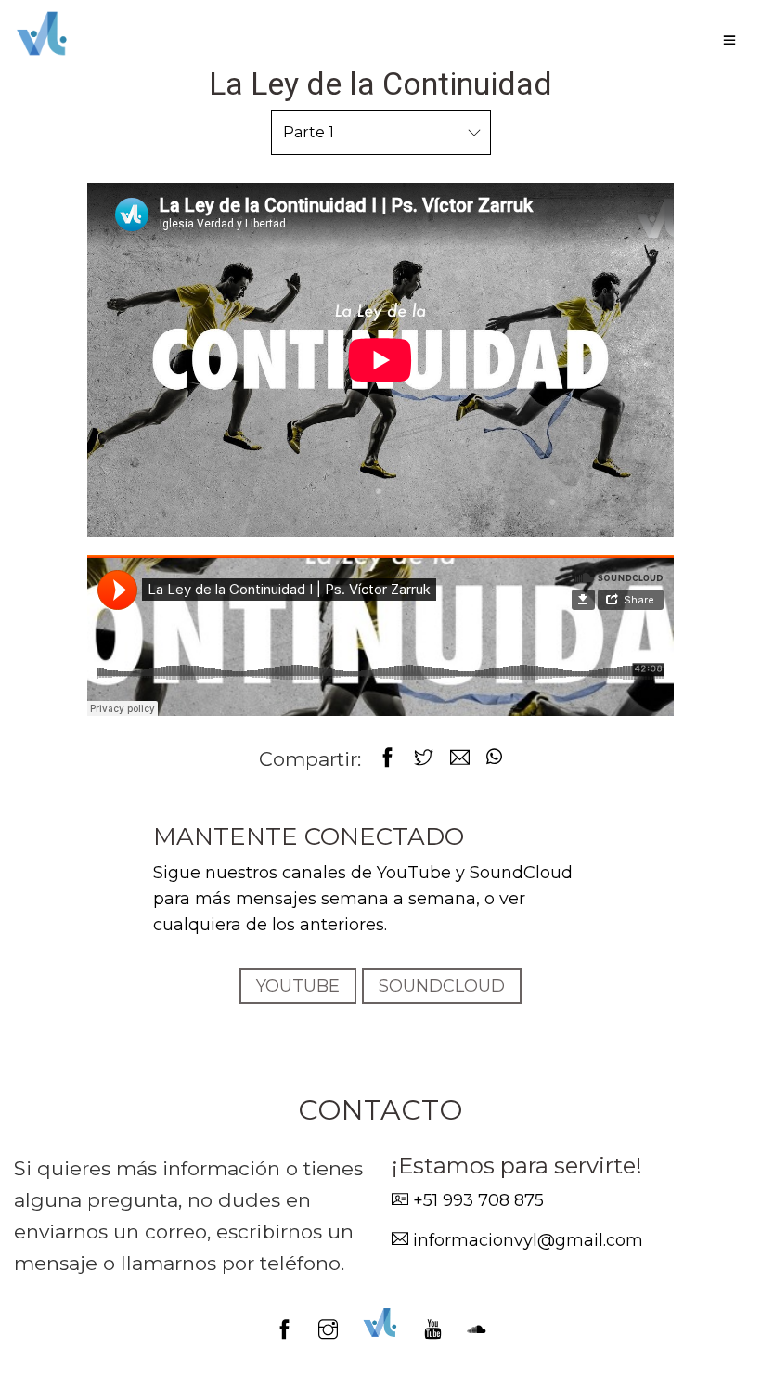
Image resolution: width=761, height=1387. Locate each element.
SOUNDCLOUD (442, 986)
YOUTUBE (298, 986)
